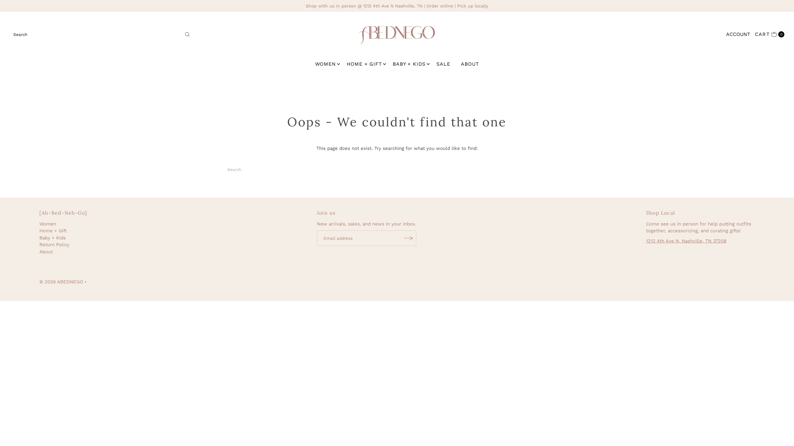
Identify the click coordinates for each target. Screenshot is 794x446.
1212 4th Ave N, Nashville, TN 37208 (686, 241)
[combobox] (102, 34)
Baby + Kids (409, 64)
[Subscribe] (408, 238)
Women (325, 64)
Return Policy (54, 244)
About (470, 64)
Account (738, 34)
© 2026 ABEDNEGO (61, 282)
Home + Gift (364, 64)
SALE (443, 64)
